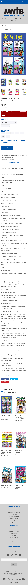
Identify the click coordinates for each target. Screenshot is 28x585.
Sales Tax (14, 539)
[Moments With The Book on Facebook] (7, 555)
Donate (14, 523)
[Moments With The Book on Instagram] (12, 555)
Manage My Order (14, 531)
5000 (3, 136)
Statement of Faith (14, 516)
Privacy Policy (14, 518)
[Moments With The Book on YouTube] (20, 555)
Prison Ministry (14, 520)
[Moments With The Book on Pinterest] (16, 555)
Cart (25, 2)
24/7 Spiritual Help (14, 529)
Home (2, 25)
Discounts (14, 535)
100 (3, 133)
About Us (14, 510)
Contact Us (14, 533)
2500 (22, 133)
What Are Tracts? (14, 544)
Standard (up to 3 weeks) (9, 122)
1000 (17, 133)
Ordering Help (14, 537)
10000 (8, 136)
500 (12, 133)
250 (8, 133)
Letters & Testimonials (14, 512)
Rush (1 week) (6, 126)
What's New (14, 514)
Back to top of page (6, 375)
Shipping (14, 542)
